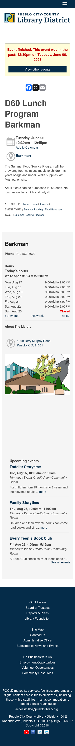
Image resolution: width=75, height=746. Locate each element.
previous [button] (12, 315)
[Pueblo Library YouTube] (26, 731)
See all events (60, 562)
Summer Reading (33, 209)
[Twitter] (46, 731)
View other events (37, 69)
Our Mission (37, 602)
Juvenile (44, 204)
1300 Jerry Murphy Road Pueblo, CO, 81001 (34, 343)
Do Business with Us (37, 657)
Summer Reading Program (29, 215)
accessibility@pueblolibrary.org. (37, 709)
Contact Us (37, 635)
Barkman (23, 155)
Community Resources (37, 673)
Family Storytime (24, 502)
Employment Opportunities (37, 662)
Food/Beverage (53, 209)
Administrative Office (37, 640)
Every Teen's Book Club (31, 538)
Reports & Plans (37, 613)
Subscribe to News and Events (37, 645)
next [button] (65, 315)
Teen (35, 204)
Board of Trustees (38, 607)
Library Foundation (37, 618)
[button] (64, 4)
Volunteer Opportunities (38, 667)
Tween (26, 204)
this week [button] (37, 315)
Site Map (38, 629)
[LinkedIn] (40, 731)
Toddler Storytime (25, 466)
